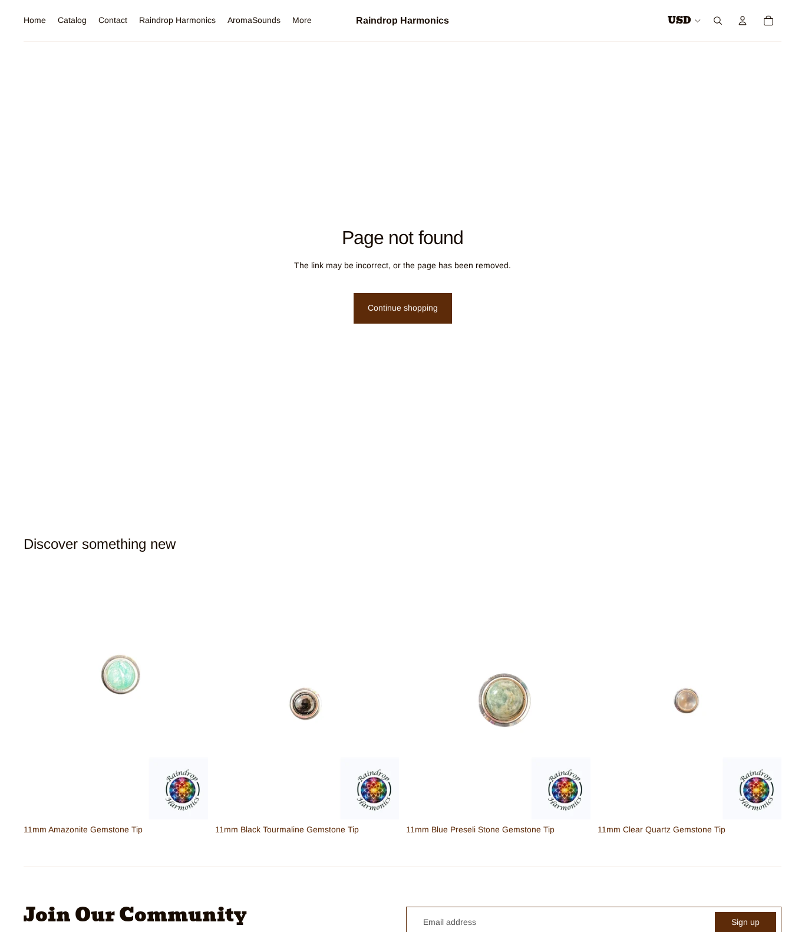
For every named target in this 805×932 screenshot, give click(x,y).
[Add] (189, 801)
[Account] (742, 21)
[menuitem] (302, 20)
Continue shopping (403, 307)
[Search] (718, 21)
